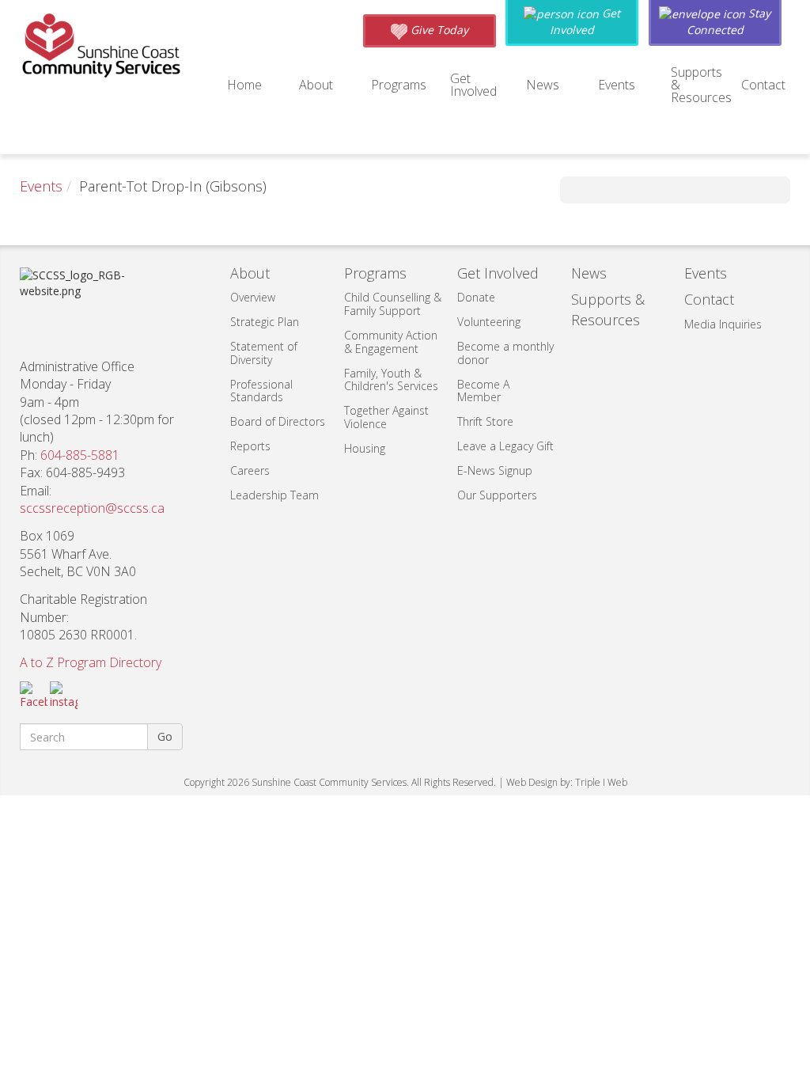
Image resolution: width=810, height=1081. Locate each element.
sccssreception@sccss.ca (92, 508)
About (316, 85)
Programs (398, 85)
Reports (250, 445)
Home (244, 85)
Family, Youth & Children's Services (391, 380)
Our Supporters (497, 495)
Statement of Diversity (263, 353)
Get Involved (473, 84)
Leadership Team (274, 495)
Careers (250, 470)
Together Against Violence (386, 417)
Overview (252, 297)
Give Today (437, 29)
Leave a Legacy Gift (505, 445)
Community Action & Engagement (390, 342)
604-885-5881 (79, 455)
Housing (364, 448)
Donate (476, 297)
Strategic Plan (264, 321)
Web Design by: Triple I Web (566, 782)
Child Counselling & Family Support (392, 304)
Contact (763, 85)
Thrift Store (485, 421)
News (542, 85)
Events (616, 85)
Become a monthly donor (505, 353)
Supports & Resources (701, 84)
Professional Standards (261, 391)
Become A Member (483, 391)
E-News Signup (494, 470)
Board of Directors (277, 421)
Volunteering (488, 321)
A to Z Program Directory (90, 662)
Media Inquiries (723, 324)
